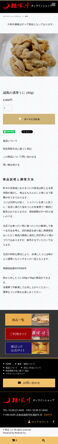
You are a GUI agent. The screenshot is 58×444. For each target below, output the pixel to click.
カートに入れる (32, 119)
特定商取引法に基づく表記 (17, 149)
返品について (10, 141)
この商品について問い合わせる (19, 156)
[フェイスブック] (53, 422)
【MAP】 (48, 415)
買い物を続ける (11, 164)
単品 (26, 16)
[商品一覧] (29, 320)
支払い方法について (32, 368)
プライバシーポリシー (15, 374)
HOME (8, 364)
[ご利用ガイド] (29, 334)
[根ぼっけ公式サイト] (29, 348)
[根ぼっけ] (29, 6)
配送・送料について (26, 364)
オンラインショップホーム (12, 16)
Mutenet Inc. (20, 433)
